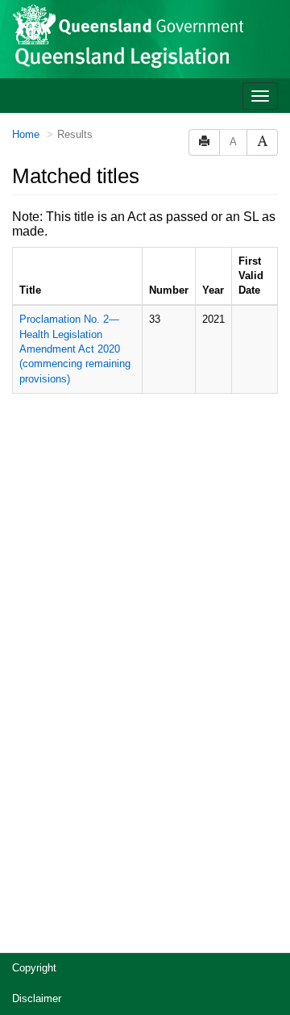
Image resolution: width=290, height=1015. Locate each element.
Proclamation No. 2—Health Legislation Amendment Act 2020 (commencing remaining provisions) (74, 348)
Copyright (34, 968)
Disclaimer (36, 998)
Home (25, 134)
